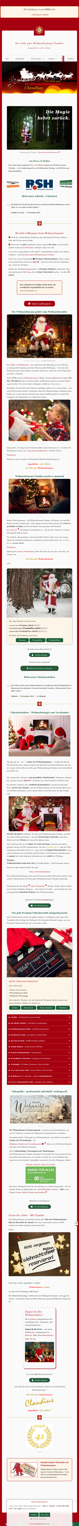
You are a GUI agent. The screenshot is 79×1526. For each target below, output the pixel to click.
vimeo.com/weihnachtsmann (39, 871)
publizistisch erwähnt (59, 378)
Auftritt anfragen (41, 655)
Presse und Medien (37, 165)
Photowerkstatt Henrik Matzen (48, 152)
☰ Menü (71, 58)
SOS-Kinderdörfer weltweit (47, 1189)
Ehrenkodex (20, 58)
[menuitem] (7, 59)
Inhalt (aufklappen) (41, 303)
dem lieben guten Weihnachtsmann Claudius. (38, 254)
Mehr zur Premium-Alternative (40, 668)
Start (7, 58)
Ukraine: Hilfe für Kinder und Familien (30, 1192)
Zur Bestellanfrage (41, 905)
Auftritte (51, 58)
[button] (11, 184)
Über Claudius (36, 58)
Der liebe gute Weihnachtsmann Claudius (39, 43)
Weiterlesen (11, 455)
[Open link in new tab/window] (39, 184)
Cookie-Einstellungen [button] (39, 1519)
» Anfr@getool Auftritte (39, 14)
